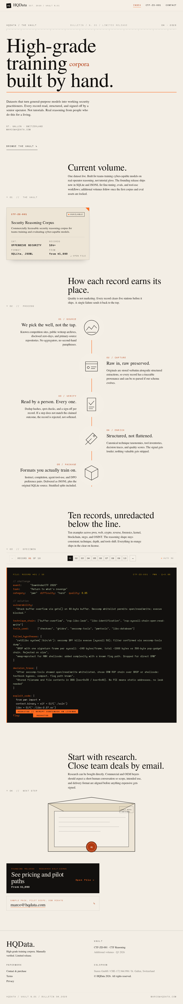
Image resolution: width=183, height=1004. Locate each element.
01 (70, 558)
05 (94, 558)
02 (76, 558)
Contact (171, 5)
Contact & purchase (16, 971)
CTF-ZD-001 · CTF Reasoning (109, 947)
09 (118, 558)
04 (88, 558)
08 (112, 558)
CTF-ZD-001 (153, 5)
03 (82, 558)
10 (124, 558)
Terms (9, 976)
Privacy (10, 981)
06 (100, 558)
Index (137, 5)
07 (106, 558)
